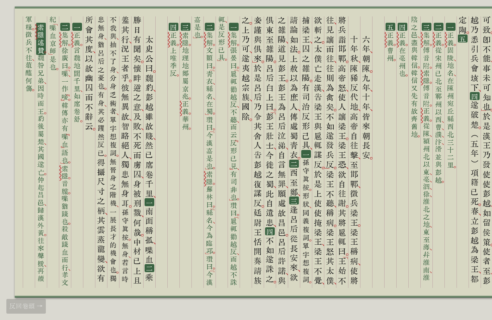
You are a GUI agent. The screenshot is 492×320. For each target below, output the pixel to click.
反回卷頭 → (26, 306)
